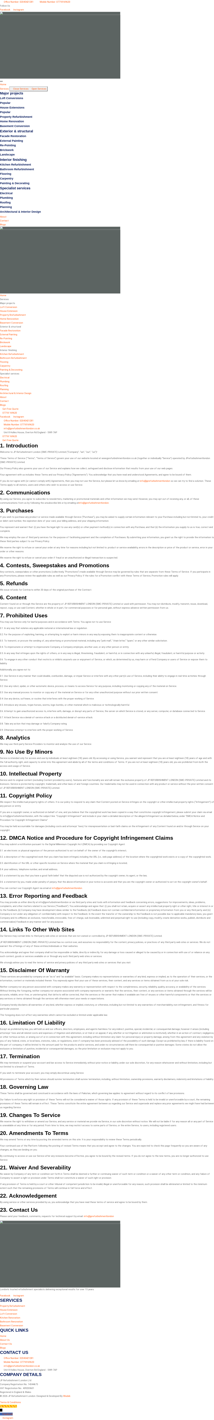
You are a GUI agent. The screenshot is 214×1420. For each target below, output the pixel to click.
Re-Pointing (8, 145)
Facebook (8, 1414)
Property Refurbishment (16, 116)
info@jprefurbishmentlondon (155, 481)
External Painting (11, 140)
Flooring (5, 173)
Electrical (6, 193)
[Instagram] (1, 1418)
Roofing (5, 202)
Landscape (7, 154)
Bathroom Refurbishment (17, 169)
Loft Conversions (11, 98)
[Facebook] (1, 1414)
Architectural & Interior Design (20, 211)
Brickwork (7, 150)
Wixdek (66, 1396)
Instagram (8, 1418)
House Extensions (12, 107)
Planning (6, 207)
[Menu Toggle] (1, 81)
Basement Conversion (15, 126)
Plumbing (6, 197)
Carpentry (6, 178)
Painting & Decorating (14, 183)
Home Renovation (12, 121)
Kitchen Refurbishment (15, 164)
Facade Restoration (13, 136)
